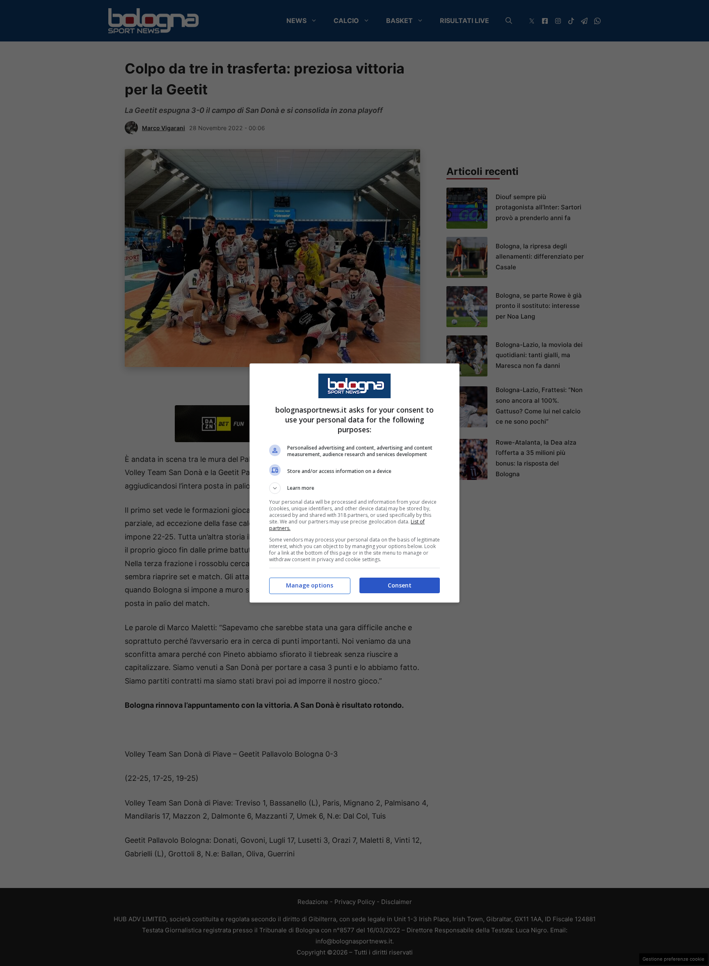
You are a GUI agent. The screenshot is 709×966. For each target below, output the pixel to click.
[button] (354, 488)
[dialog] (354, 483)
